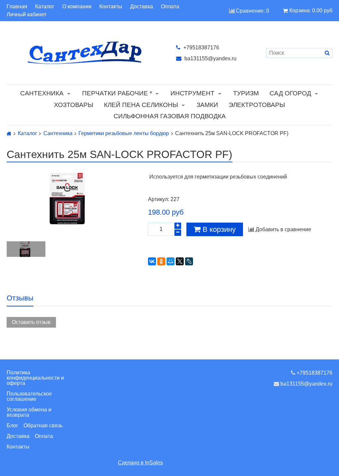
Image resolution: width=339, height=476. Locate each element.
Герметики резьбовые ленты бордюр (123, 133)
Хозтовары (73, 104)
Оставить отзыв (31, 322)
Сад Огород (290, 93)
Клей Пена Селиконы (141, 104)
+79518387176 (200, 47)
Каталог (44, 6)
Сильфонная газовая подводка (170, 116)
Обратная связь (43, 425)
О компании (76, 6)
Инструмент (192, 93)
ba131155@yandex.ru (209, 58)
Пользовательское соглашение (29, 396)
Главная (17, 6)
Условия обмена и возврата (29, 412)
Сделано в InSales (140, 462)
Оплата (170, 6)
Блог (12, 425)
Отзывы (20, 298)
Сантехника (42, 93)
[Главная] (9, 133)
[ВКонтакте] (152, 261)
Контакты (110, 6)
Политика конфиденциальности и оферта (35, 378)
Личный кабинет (26, 14)
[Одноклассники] (161, 261)
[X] (180, 261)
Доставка (141, 6)
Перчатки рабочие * (117, 93)
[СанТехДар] (85, 53)
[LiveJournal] (189, 261)
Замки (207, 104)
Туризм (246, 93)
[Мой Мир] (170, 261)
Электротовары (257, 104)
